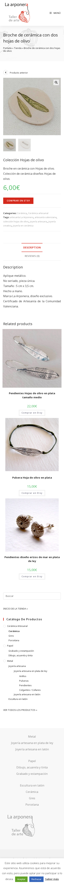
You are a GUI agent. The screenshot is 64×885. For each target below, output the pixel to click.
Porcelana (14, 640)
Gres (11, 635)
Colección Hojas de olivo (23, 160)
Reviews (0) (32, 256)
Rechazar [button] (36, 879)
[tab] (32, 247)
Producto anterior (19, 72)
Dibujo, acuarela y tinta (21, 655)
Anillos (22, 676)
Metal (10, 660)
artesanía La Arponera (21, 217)
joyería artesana (38, 221)
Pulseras (24, 680)
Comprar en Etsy (18, 200)
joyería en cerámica (23, 225)
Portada (7, 48)
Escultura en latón (18, 699)
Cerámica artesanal (38, 213)
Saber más (52, 879)
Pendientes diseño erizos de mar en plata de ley (32, 559)
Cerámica (22, 213)
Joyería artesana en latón (27, 694)
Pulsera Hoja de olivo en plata (32, 477)
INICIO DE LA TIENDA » (15, 608)
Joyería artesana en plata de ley (30, 671)
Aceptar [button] (21, 879)
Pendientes (25, 685)
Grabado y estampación (21, 650)
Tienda (18, 48)
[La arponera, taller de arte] (22, 826)
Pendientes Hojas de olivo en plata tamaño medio (32, 395)
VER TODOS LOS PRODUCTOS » (20, 710)
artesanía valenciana (46, 217)
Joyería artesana (17, 666)
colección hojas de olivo (16, 221)
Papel (10, 645)
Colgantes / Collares (30, 690)
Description (32, 247)
